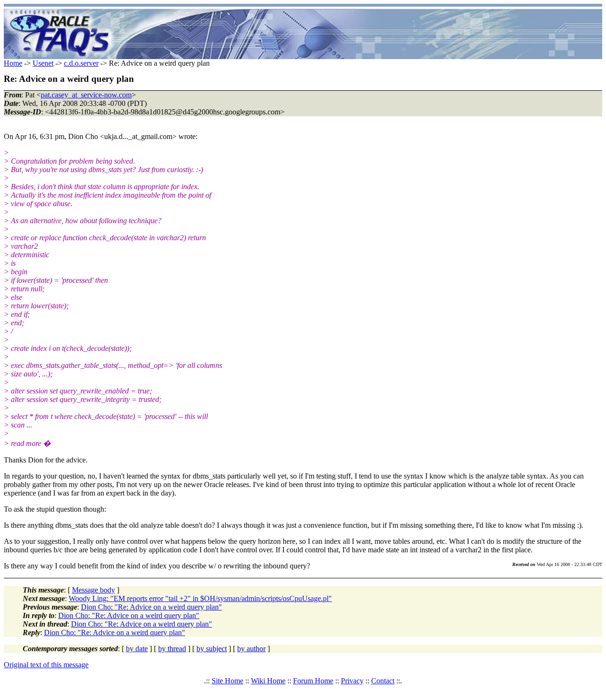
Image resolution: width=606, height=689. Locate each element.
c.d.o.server (81, 63)
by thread (172, 649)
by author (251, 649)
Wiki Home (268, 681)
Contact (382, 681)
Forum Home (313, 681)
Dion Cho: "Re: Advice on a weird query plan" (151, 607)
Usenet (43, 63)
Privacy (352, 681)
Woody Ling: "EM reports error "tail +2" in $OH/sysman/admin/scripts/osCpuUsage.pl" (200, 598)
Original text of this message (46, 665)
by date (137, 649)
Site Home (227, 681)
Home (13, 63)
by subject (211, 649)
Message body (93, 590)
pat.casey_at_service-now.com (86, 95)
